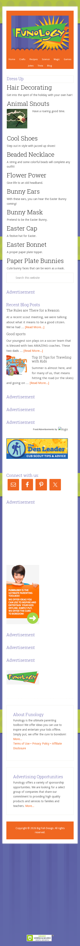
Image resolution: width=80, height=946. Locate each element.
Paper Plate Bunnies (35, 261)
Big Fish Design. (45, 828)
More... (17, 739)
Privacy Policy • (42, 743)
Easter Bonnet (27, 244)
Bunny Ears (23, 191)
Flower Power (26, 175)
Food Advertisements (43, 429)
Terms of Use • (22, 743)
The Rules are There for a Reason (32, 310)
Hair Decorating (29, 87)
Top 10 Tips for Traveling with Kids (51, 359)
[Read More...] (34, 327)
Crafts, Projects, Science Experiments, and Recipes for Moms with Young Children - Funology (40, 33)
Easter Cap (22, 228)
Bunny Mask (25, 212)
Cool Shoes (22, 138)
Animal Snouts (28, 103)
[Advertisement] (37, 531)
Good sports (16, 334)
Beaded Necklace (30, 154)
